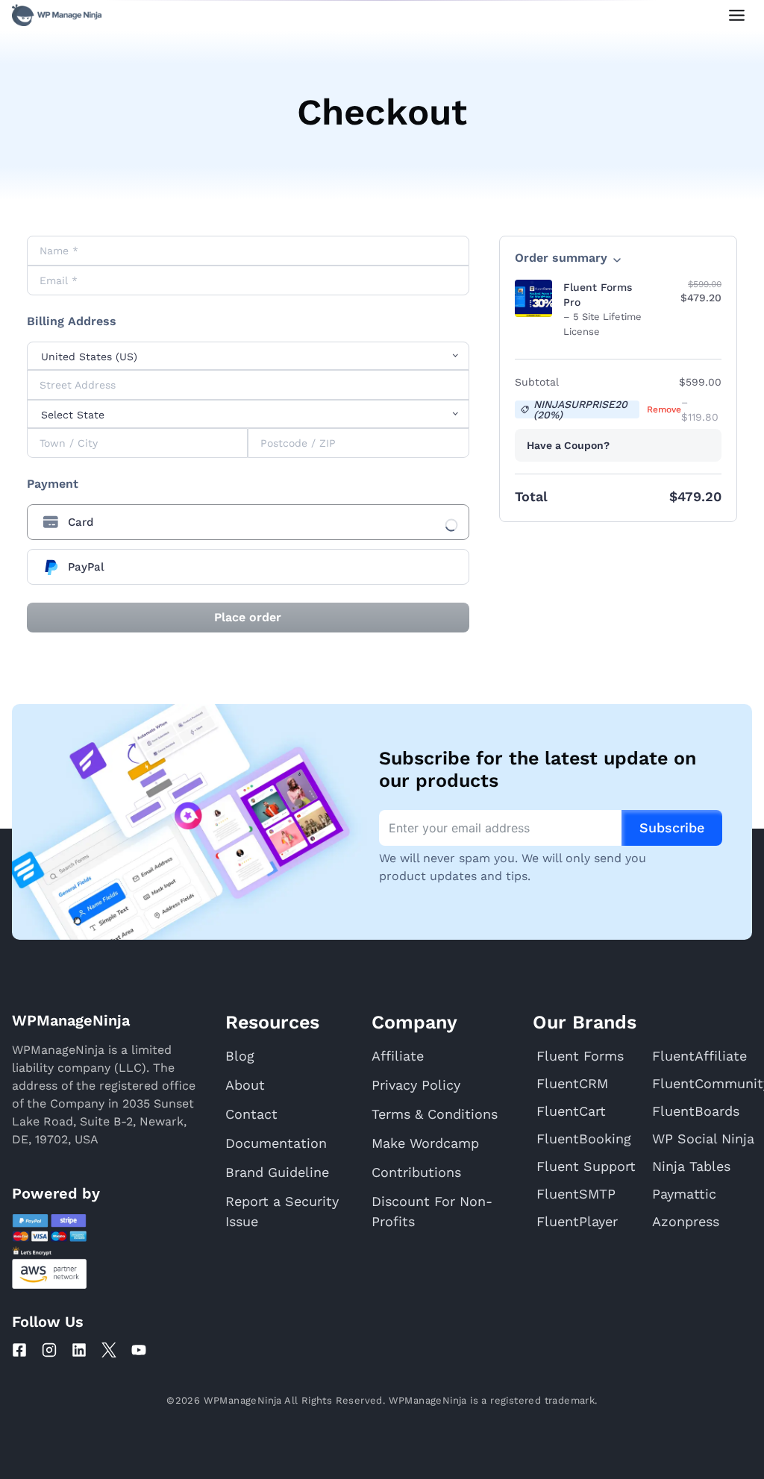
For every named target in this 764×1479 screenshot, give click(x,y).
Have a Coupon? (568, 445)
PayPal (86, 567)
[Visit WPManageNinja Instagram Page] (49, 1350)
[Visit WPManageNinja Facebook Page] (19, 1350)
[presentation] (248, 522)
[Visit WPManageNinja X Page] (108, 1350)
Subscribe (671, 827)
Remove (664, 409)
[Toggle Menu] (736, 15)
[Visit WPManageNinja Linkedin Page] (79, 1350)
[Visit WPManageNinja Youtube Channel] (138, 1350)
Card (80, 522)
